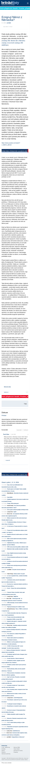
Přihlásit (4, 415)
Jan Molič (9, 23)
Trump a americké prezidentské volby (15, 617)
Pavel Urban (6, 434)
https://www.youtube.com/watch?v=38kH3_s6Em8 (11, 144)
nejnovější (19, 430)
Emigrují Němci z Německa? (18, 737)
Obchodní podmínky (6, 753)
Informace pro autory (18, 750)
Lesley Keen (10, 511)
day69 (15, 511)
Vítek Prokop (10, 573)
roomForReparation (18, 697)
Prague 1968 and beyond (12, 503)
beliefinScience (16, 730)
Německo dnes (7, 387)
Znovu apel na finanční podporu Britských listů (17, 509)
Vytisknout (6, 392)
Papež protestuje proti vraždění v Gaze (16, 606)
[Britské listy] (15, 151)
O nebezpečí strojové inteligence (14, 704)
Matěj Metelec (10, 493)
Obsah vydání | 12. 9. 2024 (10, 482)
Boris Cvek (9, 513)
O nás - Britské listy (6, 747)
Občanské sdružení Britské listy (17, 758)
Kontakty (3, 749)
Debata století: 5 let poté (19, 573)
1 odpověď (7, 460)
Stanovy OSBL (17, 747)
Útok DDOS (9, 497)
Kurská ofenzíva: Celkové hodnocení (15, 658)
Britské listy (12, 3)
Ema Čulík (9, 598)
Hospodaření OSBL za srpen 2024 (14, 619)
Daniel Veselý (10, 505)
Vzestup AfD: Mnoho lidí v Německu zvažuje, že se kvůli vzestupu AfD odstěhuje (13, 42)
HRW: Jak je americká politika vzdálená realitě (17, 547)
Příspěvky (16, 752)
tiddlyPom (16, 596)
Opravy (3, 750)
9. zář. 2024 (13, 434)
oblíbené (26, 430)
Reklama (4, 752)
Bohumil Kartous (11, 609)
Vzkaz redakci (17, 749)
